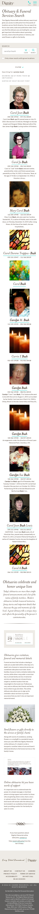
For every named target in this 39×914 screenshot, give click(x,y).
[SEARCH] (33, 50)
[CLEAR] (26, 50)
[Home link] (8, 3)
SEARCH (6, 46)
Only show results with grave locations (19, 58)
